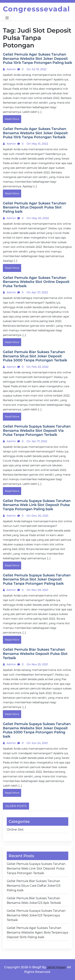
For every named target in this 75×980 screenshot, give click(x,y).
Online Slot (15, 829)
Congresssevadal (36, 9)
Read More (12, 119)
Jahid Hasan (56, 967)
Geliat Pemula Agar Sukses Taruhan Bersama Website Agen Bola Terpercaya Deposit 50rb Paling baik (37, 932)
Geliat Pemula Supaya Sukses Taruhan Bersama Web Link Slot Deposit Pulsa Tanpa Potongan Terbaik (36, 868)
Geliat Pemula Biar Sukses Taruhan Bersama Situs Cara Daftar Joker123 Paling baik (33, 885)
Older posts (16, 806)
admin (11, 69)
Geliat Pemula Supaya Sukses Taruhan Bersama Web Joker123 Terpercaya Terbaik (36, 915)
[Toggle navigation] (7, 18)
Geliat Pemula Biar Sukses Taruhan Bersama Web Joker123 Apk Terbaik (34, 900)
